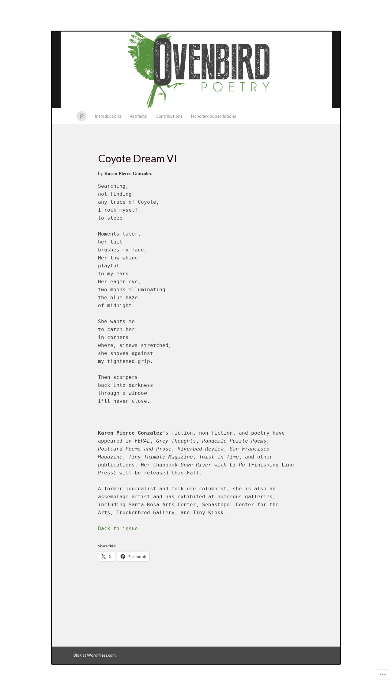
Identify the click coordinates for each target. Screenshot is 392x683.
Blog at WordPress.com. (95, 655)
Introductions (108, 116)
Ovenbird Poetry (196, 70)
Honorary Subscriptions (213, 116)
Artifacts (138, 116)
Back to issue (118, 528)
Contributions (169, 116)
